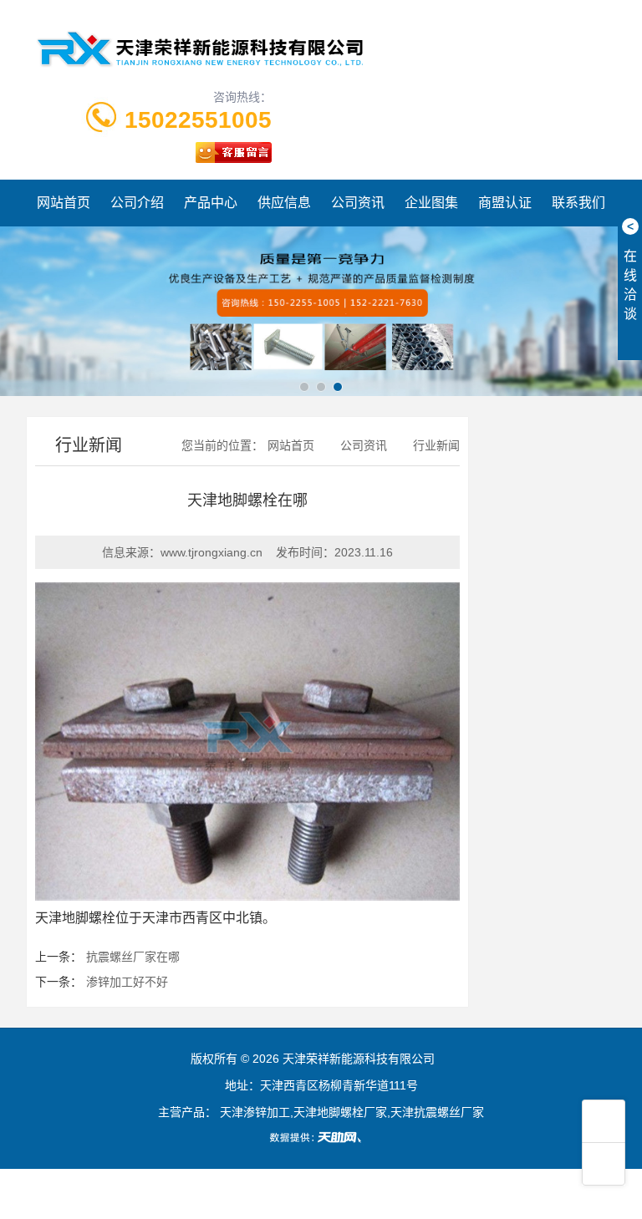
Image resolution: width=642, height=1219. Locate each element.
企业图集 (431, 203)
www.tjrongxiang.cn (211, 552)
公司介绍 (137, 203)
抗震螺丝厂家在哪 (133, 956)
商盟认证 (505, 203)
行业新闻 (436, 445)
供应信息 (284, 203)
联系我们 (578, 203)
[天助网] (321, 1137)
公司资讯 (358, 203)
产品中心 (210, 203)
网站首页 (63, 203)
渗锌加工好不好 (127, 981)
